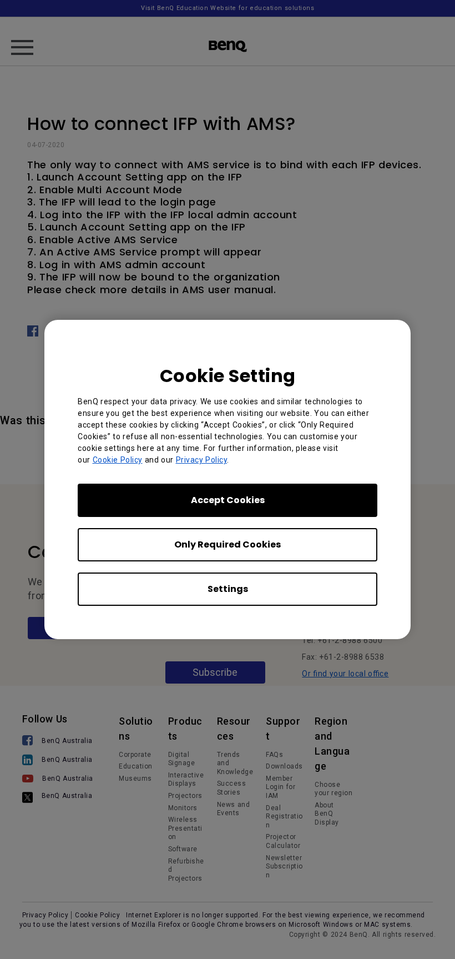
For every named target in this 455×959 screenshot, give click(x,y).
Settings (228, 589)
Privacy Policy (202, 459)
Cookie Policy (118, 459)
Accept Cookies (228, 500)
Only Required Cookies (227, 544)
